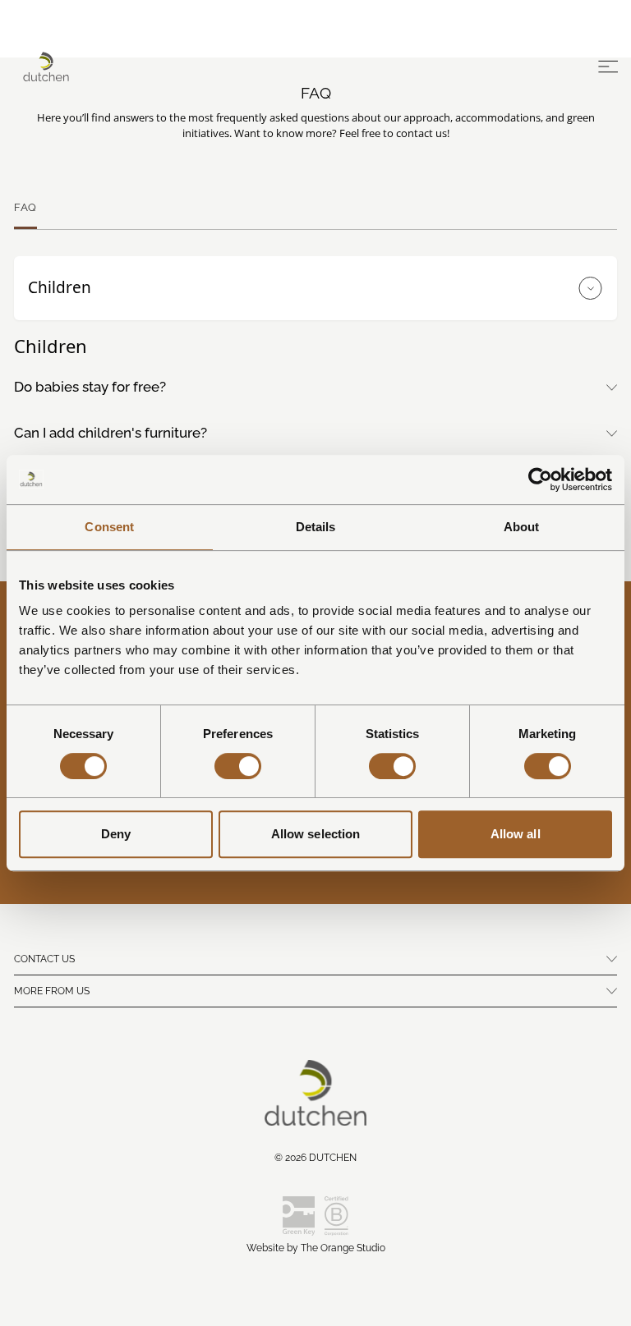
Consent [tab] (109, 527)
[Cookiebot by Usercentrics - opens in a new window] (540, 479)
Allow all (516, 834)
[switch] (237, 766)
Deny (116, 834)
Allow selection (316, 834)
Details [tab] (316, 527)
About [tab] (522, 527)
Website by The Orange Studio (315, 1248)
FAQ (25, 207)
